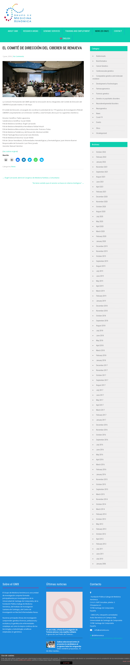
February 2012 (101, 544)
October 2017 (101, 375)
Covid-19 (99, 117)
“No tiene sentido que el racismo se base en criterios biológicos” (58, 183)
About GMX (13, 31)
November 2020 (102, 202)
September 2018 (102, 321)
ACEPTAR (66, 663)
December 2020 (102, 197)
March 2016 (100, 465)
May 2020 (99, 221)
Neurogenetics (101, 108)
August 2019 (100, 266)
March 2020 (100, 231)
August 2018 (100, 326)
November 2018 (102, 311)
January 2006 (101, 564)
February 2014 (101, 514)
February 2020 (101, 236)
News (13, 166)
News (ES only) (102, 31)
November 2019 (102, 251)
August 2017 (100, 385)
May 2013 (99, 524)
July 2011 (99, 549)
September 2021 (102, 172)
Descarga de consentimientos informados (106, 638)
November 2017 (102, 370)
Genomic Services (51, 31)
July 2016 (99, 445)
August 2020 (100, 212)
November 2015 (102, 479)
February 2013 (101, 529)
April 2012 (99, 539)
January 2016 (101, 474)
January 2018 (101, 360)
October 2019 (101, 256)
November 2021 (102, 167)
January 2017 (101, 420)
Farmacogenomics (103, 89)
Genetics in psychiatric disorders (108, 99)
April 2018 (99, 345)
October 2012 (101, 534)
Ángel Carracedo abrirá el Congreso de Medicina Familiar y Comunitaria (31, 178)
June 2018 (100, 336)
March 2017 (100, 410)
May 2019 (99, 281)
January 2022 (101, 162)
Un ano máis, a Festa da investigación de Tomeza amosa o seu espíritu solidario (62, 630)
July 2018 (99, 331)
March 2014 (100, 509)
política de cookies (25, 660)
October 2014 (101, 504)
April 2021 (99, 187)
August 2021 (100, 177)
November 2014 (102, 499)
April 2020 (99, 226)
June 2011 (100, 554)
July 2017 (99, 390)
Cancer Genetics (102, 66)
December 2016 (102, 425)
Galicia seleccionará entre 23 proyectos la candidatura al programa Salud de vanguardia (69, 644)
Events (98, 122)
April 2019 (99, 286)
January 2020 (101, 241)
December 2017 (102, 365)
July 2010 (99, 559)
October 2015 (101, 484)
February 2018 (101, 355)
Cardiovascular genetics (105, 71)
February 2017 (101, 415)
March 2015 (100, 494)
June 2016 (100, 450)
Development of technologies (107, 84)
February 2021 (101, 192)
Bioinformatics (101, 61)
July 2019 (99, 271)
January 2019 (101, 301)
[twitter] (91, 635)
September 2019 (102, 261)
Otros (98, 128)
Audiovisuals (101, 56)
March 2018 (100, 350)
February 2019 (101, 296)
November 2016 (102, 430)
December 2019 (102, 246)
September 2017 (102, 380)
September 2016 (102, 440)
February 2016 (101, 469)
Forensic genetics (102, 94)
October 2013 (101, 519)
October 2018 (101, 316)
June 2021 (100, 182)
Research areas (30, 31)
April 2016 (99, 460)
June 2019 (100, 276)
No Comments (18, 56)
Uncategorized (101, 133)
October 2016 (101, 435)
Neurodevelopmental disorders (107, 104)
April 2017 (99, 405)
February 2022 (101, 157)
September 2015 (102, 489)
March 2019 (100, 291)
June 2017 (100, 395)
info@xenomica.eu (102, 630)
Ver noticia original (10, 151)
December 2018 (102, 306)
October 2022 (101, 152)
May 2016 (99, 455)
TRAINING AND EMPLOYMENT (77, 31)
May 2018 (99, 340)
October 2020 (101, 207)
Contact (118, 31)
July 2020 (99, 216)
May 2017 (99, 400)
